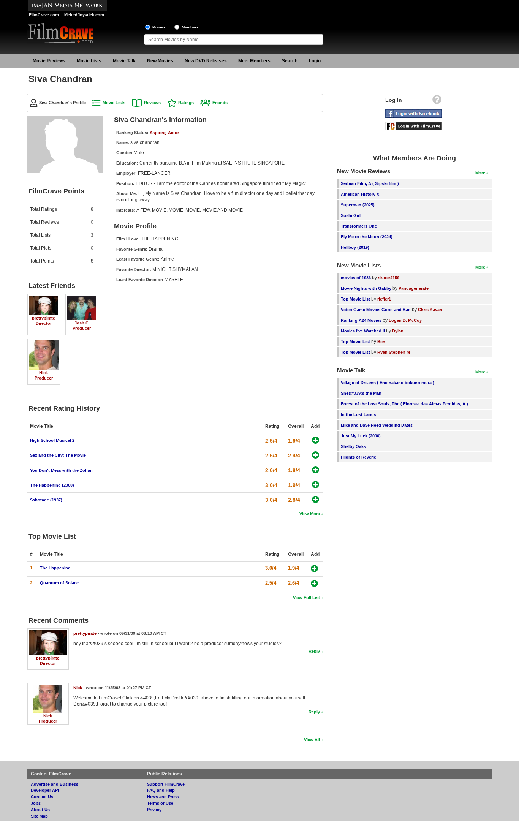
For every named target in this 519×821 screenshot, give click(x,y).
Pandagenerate (414, 288)
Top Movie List (355, 299)
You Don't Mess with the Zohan (61, 470)
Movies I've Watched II (363, 331)
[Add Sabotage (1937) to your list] (315, 499)
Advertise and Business (54, 784)
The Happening (55, 568)
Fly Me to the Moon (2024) (366, 236)
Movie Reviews (49, 60)
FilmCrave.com (44, 15)
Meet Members (254, 60)
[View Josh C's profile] (82, 298)
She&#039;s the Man (361, 393)
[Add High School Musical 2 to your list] (315, 440)
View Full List (306, 597)
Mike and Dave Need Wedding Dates (377, 425)
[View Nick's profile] (44, 343)
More (480, 173)
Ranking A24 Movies (361, 320)
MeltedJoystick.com (84, 15)
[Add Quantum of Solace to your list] (314, 583)
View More (309, 513)
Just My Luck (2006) (361, 435)
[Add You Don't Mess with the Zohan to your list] (315, 469)
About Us (40, 809)
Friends (220, 102)
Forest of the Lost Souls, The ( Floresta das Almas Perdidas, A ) (404, 404)
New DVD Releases (206, 60)
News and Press (163, 796)
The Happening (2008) (52, 485)
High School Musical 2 (52, 440)
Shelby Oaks (353, 446)
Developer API (45, 790)
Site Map (39, 816)
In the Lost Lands (358, 414)
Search (289, 60)
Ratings (186, 102)
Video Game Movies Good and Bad (376, 309)
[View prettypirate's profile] (44, 298)
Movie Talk (124, 60)
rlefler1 (384, 299)
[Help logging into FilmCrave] (436, 101)
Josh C (81, 323)
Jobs (36, 803)
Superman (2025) (358, 204)
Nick (43, 372)
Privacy (154, 809)
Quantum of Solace (59, 583)
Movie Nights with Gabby (366, 288)
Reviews (152, 102)
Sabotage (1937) (46, 500)
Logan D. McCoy (405, 320)
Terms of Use (160, 803)
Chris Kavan (430, 309)
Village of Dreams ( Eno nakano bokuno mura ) (387, 382)
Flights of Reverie (358, 457)
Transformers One (359, 226)
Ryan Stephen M (393, 352)
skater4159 (388, 277)
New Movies (160, 60)
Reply (314, 651)
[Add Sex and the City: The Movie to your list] (315, 455)
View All (312, 739)
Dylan (397, 331)
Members (190, 27)
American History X (360, 194)
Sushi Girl (351, 215)
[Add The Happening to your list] (314, 568)
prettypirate (43, 318)
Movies (159, 27)
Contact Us (42, 796)
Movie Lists (89, 60)
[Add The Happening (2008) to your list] (315, 484)
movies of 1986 (356, 277)
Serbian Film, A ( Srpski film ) (370, 183)
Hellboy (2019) (355, 247)
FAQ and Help (161, 790)
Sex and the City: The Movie (58, 455)
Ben (381, 341)
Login (315, 60)
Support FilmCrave (166, 784)
